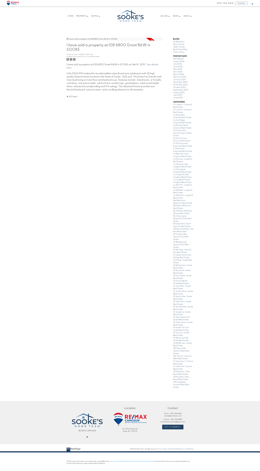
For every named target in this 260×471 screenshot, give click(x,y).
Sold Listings (178, 52)
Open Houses (179, 47)
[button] (252, 4)
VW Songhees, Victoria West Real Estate (181, 384)
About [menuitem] (186, 16)
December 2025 (180, 82)
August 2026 (178, 61)
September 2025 (180, 90)
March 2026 (178, 74)
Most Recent (178, 59)
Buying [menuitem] (94, 16)
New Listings (178, 44)
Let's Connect (173, 427)
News (175, 16)
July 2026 (177, 64)
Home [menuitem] (71, 16)
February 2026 (179, 77)
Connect (241, 3)
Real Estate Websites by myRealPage (181, 449)
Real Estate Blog (180, 49)
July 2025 (177, 95)
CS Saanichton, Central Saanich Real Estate (182, 133)
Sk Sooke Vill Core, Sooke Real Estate (86, 56)
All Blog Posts (179, 42)
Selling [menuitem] (164, 16)
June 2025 (178, 98)
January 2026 (179, 80)
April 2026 (178, 72)
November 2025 (180, 85)
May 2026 (177, 69)
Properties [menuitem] (81, 16)
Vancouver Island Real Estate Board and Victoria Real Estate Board (131, 461)
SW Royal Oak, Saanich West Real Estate (181, 350)
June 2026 (178, 67)
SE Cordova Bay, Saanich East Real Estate (181, 236)
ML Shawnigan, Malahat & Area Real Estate (182, 218)
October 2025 (179, 87)
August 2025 (179, 93)
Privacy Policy (162, 449)
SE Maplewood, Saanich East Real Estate (181, 244)
